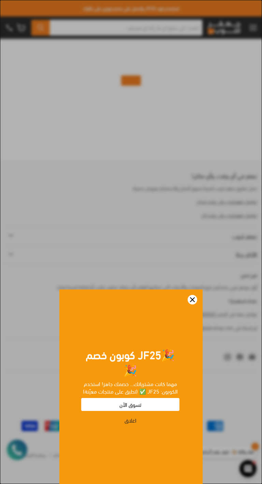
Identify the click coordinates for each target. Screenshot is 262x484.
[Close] (192, 299)
